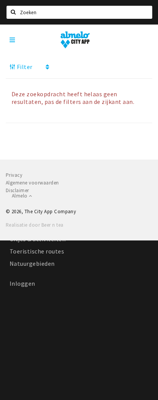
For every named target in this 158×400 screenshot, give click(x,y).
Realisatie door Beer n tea (34, 225)
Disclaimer (17, 190)
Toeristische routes (37, 251)
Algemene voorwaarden (32, 182)
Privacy (14, 175)
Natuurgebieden (32, 263)
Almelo (20, 196)
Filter (23, 67)
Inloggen (22, 283)
